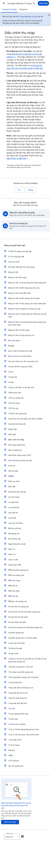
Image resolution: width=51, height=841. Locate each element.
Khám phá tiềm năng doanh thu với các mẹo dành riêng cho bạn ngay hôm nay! (16, 805)
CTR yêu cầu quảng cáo (17, 413)
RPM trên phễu (14, 591)
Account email (13, 262)
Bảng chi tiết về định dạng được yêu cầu (23, 288)
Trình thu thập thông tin (17, 698)
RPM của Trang (14, 580)
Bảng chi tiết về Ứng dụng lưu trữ (21, 335)
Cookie (11, 382)
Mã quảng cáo (13, 533)
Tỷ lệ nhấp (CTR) (14, 740)
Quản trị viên (13, 560)
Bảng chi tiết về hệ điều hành (19, 293)
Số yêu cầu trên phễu (16, 643)
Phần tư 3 (12, 554)
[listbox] (12, 837)
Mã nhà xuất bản (14, 528)
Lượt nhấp (12, 518)
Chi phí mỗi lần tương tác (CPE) (20, 367)
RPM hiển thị (13, 586)
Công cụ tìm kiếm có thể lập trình (21, 387)
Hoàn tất (11, 466)
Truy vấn (11, 708)
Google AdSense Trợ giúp (19, 3)
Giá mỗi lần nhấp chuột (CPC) (19, 455)
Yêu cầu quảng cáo (15, 766)
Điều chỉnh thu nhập (16, 440)
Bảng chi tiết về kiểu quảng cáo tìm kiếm (24, 298)
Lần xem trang (13, 497)
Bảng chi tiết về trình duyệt (19, 330)
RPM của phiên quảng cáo (18, 570)
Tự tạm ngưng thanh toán (18, 714)
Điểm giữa (12, 434)
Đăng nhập (12, 429)
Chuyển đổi (12, 377)
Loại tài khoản (13, 507)
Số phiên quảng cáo (16, 633)
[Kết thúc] (49, 15)
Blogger (11, 346)
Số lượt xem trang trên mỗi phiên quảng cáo (25, 627)
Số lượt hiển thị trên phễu (18, 617)
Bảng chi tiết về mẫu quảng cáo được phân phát (27, 303)
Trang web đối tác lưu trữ (18, 693)
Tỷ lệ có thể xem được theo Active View (23, 735)
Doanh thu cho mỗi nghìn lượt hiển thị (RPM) (25, 419)
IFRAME (11, 476)
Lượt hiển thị (13, 513)
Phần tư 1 (11, 549)
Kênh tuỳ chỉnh (14, 481)
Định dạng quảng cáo (16, 445)
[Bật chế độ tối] (22, 836)
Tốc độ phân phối (15, 682)
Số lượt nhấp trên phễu (17, 622)
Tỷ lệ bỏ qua (13, 719)
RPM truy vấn (13, 596)
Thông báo (23, 9)
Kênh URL (11, 487)
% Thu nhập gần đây (16, 257)
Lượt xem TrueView (15, 523)
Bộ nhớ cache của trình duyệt (19, 356)
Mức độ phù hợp (14, 539)
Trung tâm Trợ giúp (9, 9)
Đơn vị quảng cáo (15, 450)
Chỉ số (10, 372)
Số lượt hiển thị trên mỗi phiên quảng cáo (24, 612)
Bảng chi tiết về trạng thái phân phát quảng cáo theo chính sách (27, 323)
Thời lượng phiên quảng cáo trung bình (23, 677)
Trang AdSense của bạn (28, 17)
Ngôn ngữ (10, 833)
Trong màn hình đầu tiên (17, 703)
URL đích (11, 750)
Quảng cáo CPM (14, 565)
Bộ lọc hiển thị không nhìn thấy (20, 351)
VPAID (10, 755)
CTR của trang (14, 403)
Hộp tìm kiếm (13, 471)
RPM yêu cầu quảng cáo (17, 601)
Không (30, 190)
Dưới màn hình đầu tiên (17, 424)
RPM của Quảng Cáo (16, 575)
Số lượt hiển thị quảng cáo (18, 607)
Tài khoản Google (15, 648)
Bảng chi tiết (13, 272)
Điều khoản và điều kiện (16, 158)
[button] (4, 3)
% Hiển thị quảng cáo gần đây (20, 251)
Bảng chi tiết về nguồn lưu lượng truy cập (24, 309)
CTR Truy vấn (13, 408)
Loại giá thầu (13, 502)
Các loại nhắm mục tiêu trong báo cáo (23, 361)
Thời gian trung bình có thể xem (20, 667)
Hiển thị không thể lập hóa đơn (20, 460)
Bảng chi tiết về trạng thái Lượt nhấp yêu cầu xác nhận (27, 315)
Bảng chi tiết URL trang (17, 277)
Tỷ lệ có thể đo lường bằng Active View (23, 729)
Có (19, 190)
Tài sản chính (13, 653)
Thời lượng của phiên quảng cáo (20, 672)
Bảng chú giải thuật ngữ (14, 245)
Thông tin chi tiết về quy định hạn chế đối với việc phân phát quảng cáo (27, 660)
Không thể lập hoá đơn (17, 492)
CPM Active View (14, 393)
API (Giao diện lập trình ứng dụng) (21, 267)
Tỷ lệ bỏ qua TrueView (16, 724)
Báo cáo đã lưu (14, 340)
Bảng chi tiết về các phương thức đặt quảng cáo (27, 283)
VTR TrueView (13, 761)
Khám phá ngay (10, 822)
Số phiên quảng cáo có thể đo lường (22, 638)
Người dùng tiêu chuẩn (17, 544)
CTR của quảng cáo (16, 398)
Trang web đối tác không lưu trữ (20, 688)
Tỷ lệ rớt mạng (13, 745)
